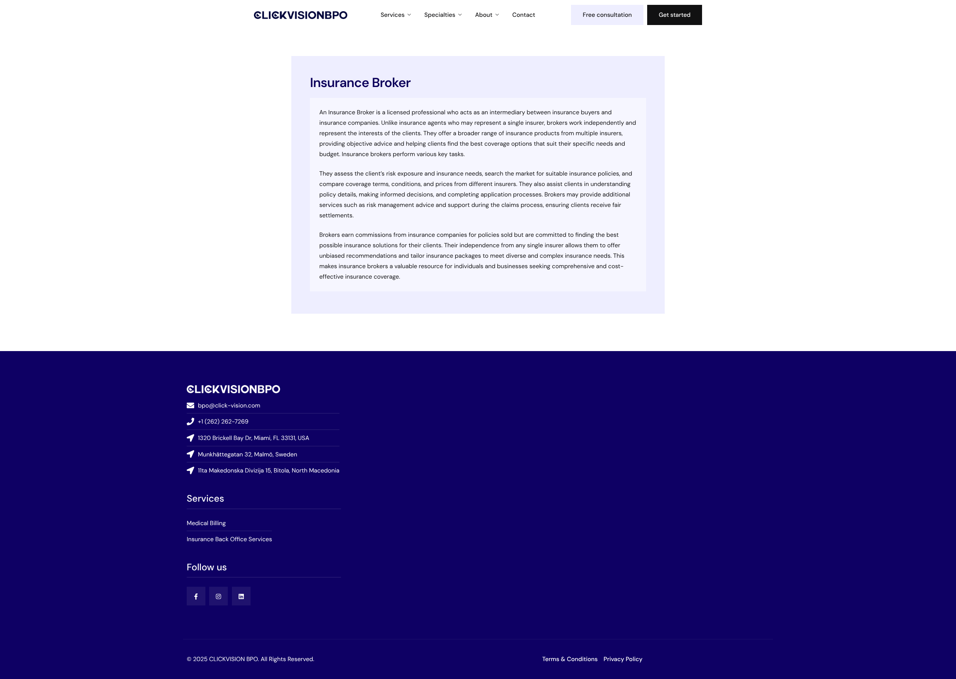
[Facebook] (196, 596)
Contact (524, 15)
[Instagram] (218, 596)
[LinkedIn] (241, 596)
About (483, 15)
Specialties (439, 15)
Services (392, 15)
